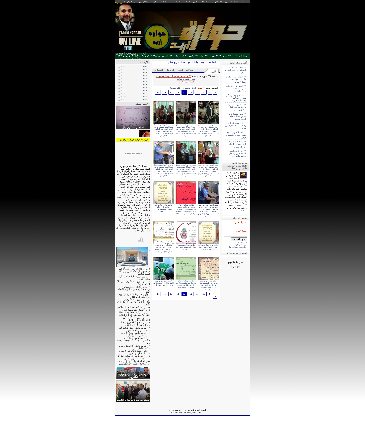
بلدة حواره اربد (240, 55)
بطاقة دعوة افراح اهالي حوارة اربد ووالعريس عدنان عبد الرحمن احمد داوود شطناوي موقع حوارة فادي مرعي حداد (208, 285)
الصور (213, 71)
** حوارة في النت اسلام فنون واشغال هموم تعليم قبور (237, 153)
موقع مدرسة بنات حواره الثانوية (133, 400)
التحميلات (158, 70)
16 (164, 92)
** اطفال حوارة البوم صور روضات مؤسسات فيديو (235, 135)
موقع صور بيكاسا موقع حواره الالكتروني (133, 376)
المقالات (190, 70)
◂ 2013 (133, 87)
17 (158, 92)
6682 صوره (216, 55)
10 (204, 92)
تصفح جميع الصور (186, 81)
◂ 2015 (133, 81)
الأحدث (201, 88)
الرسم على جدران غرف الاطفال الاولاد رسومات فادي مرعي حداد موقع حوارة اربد (163, 283)
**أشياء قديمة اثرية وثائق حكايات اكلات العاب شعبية (237, 116)
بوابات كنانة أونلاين (221, 2)
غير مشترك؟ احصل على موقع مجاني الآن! (237, 244)
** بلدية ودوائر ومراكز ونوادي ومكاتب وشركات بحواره (236, 98)
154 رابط (204, 55)
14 (178, 92)
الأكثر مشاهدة (189, 88)
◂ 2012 (133, 90)
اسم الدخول (241, 222)
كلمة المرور (241, 230)
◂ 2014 (133, 84)
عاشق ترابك (181, 55)
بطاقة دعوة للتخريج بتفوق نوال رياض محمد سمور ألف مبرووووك (186, 247)
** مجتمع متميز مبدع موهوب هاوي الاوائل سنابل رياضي (236, 107)
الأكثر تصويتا (175, 88)
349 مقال (227, 55)
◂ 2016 (133, 78)
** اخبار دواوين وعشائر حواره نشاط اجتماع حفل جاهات (235, 88)
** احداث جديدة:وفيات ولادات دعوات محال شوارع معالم (193, 62)
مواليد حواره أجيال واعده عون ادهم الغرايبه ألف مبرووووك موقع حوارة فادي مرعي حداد (163, 208)
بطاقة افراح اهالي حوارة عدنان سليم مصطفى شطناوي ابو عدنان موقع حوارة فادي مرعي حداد (163, 248)
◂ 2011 (133, 93)
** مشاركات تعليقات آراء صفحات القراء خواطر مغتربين (236, 144)
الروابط (170, 70)
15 (171, 92)
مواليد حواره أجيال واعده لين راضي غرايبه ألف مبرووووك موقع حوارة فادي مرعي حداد (208, 247)
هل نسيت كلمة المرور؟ (237, 247)
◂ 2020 (133, 66)
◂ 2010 (133, 96)
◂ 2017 (133, 75)
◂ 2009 (133, 99)
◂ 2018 (133, 72)
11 (197, 92)
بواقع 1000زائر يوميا (151, 55)
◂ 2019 (133, 69)
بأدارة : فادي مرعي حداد (129, 55)
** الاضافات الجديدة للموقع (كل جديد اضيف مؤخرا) (235, 70)
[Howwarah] (243, 177)
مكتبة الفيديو (167, 55)
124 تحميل (193, 55)
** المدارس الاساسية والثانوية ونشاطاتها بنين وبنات (235, 125)
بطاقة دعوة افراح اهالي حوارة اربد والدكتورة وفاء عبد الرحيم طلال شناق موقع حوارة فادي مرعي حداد (186, 284)
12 (191, 92)
